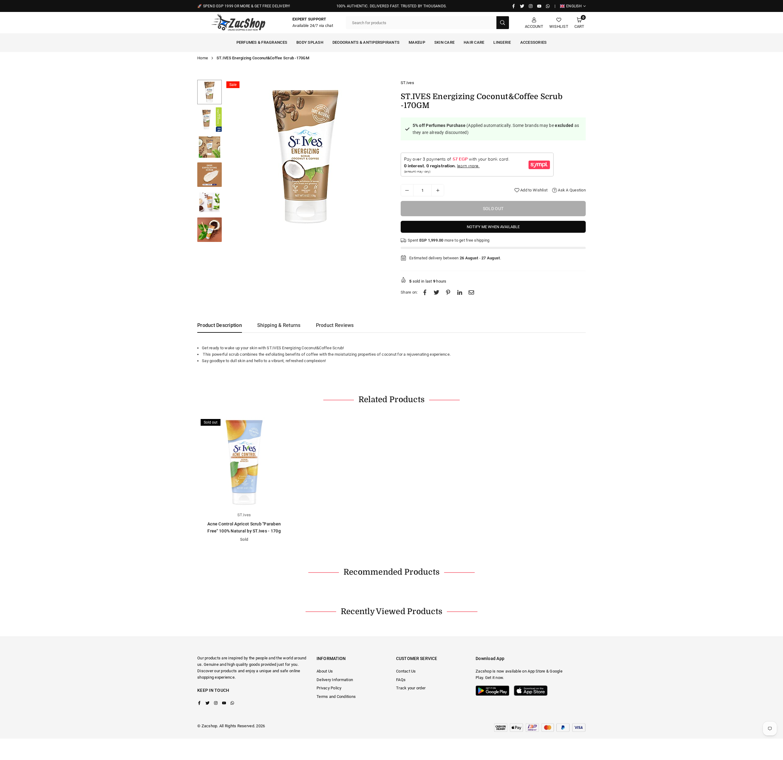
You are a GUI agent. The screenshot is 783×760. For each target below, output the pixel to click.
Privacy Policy (329, 688)
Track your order (410, 688)
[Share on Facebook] (425, 292)
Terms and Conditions (336, 696)
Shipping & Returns (279, 325)
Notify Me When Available (493, 226)
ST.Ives (407, 82)
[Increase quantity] (438, 190)
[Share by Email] (471, 292)
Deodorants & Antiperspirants (365, 42)
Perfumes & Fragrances (261, 42)
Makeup (417, 42)
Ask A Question (571, 190)
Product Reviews (335, 325)
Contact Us (406, 671)
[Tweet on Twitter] (436, 292)
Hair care (474, 42)
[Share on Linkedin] (460, 292)
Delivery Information (335, 679)
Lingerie (502, 42)
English (574, 6)
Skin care (444, 42)
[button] (579, 23)
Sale (232, 85)
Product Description (219, 325)
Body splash (309, 42)
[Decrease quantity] (407, 190)
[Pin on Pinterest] (448, 292)
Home (202, 58)
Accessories (533, 42)
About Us (325, 671)
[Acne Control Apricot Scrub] (244, 462)
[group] (306, 156)
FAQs (401, 679)
